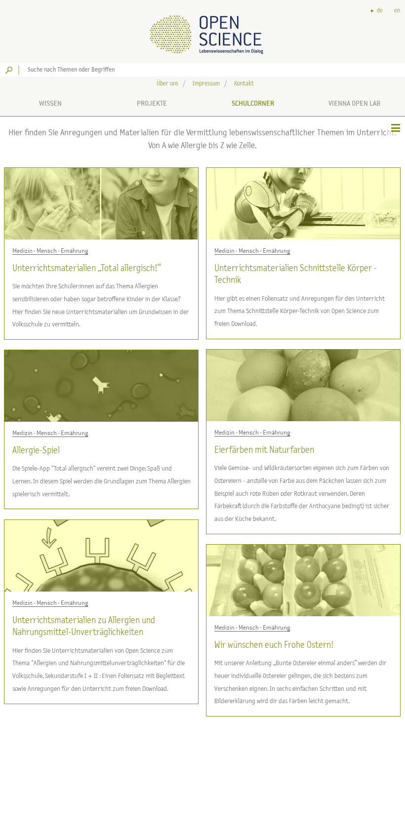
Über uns (167, 83)
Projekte (152, 103)
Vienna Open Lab (354, 103)
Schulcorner (253, 103)
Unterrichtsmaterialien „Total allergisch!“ (86, 268)
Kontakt (244, 83)
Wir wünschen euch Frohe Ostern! (273, 645)
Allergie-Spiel (36, 450)
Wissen (50, 103)
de (380, 10)
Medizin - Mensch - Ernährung (50, 250)
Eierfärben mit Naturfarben (264, 450)
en (397, 10)
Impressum (206, 83)
